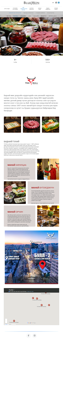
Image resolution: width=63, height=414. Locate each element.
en (53, 2)
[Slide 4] (31, 280)
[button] (9, 257)
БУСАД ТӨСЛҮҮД (50, 12)
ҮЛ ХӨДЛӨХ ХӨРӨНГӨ (40, 12)
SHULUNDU (23, 16)
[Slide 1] (23, 280)
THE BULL (15, 16)
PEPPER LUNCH (53, 16)
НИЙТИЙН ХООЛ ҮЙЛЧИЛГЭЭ (15, 12)
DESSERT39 (43, 16)
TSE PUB (9, 16)
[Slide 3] (29, 280)
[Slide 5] (34, 280)
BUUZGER (36, 16)
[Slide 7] (40, 280)
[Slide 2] (26, 280)
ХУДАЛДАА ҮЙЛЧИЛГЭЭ (28, 12)
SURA (29, 16)
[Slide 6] (37, 280)
